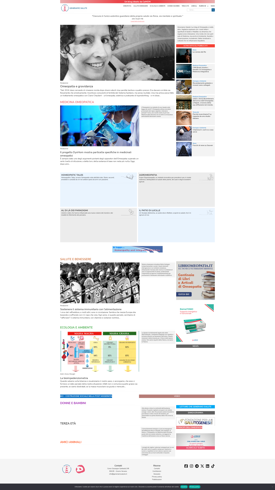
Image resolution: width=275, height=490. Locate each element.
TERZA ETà (68, 424)
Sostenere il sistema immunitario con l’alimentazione (90, 309)
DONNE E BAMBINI (73, 403)
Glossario (157, 474)
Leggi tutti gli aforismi (137, 21)
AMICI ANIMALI (70, 442)
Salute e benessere (141, 6)
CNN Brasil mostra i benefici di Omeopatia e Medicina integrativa (202, 69)
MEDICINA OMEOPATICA (77, 102)
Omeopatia (127, 6)
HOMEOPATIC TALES (72, 175)
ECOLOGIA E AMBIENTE (76, 328)
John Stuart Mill (137, 19)
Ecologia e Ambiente (157, 6)
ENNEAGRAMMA (195, 412)
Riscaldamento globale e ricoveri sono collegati (202, 84)
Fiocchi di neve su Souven (203, 145)
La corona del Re (199, 52)
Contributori (157, 471)
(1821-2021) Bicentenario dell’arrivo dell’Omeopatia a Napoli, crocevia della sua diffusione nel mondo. (203, 102)
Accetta (184, 487)
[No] (272, 487)
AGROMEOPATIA (148, 175)
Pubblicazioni (157, 479)
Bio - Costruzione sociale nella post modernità (86, 396)
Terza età (185, 6)
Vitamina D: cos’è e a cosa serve (203, 131)
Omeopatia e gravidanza (76, 86)
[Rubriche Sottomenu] (208, 6)
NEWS (196, 346)
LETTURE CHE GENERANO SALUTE (195, 406)
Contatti (157, 468)
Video (213, 6)
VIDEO (177, 396)
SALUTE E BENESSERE (75, 259)
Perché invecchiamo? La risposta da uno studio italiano (202, 116)
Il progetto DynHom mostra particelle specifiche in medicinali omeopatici (95, 154)
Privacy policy (157, 477)
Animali (194, 6)
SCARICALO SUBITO (195, 448)
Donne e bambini (173, 6)
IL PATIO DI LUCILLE (149, 210)
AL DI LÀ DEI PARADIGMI (74, 210)
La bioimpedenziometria (74, 378)
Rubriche (202, 6)
